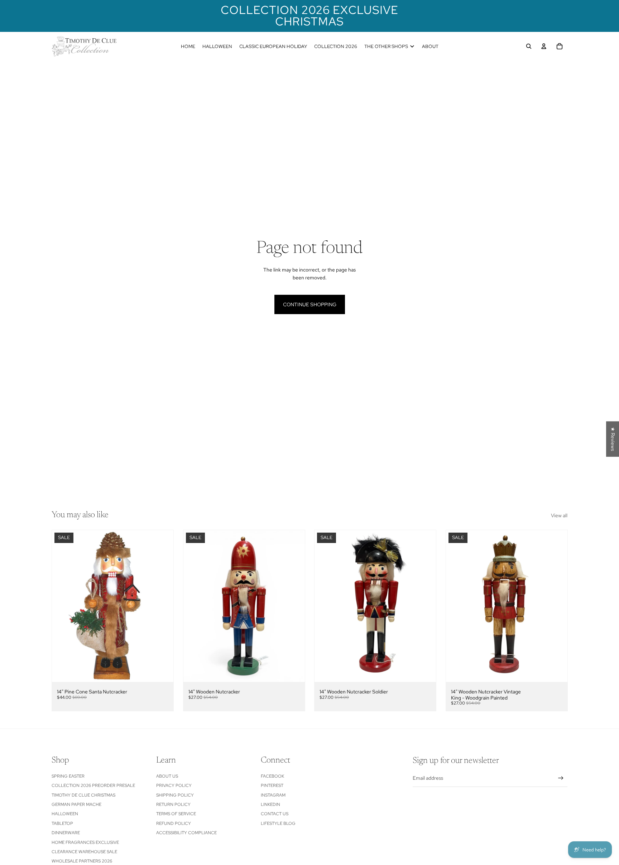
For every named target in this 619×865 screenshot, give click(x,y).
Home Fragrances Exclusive (85, 842)
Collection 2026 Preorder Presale (93, 785)
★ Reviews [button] (613, 439)
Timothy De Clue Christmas (83, 795)
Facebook (272, 776)
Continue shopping (309, 304)
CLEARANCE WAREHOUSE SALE (84, 852)
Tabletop (62, 823)
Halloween (65, 814)
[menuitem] (188, 46)
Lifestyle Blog (278, 823)
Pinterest (272, 785)
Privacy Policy (174, 785)
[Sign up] (560, 778)
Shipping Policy (175, 795)
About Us (167, 776)
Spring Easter (68, 776)
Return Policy (173, 804)
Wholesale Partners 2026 (82, 861)
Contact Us (274, 814)
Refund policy (173, 823)
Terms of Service (176, 814)
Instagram (273, 795)
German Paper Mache (76, 804)
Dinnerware (66, 833)
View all (559, 515)
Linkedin (270, 804)
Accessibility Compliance (186, 833)
